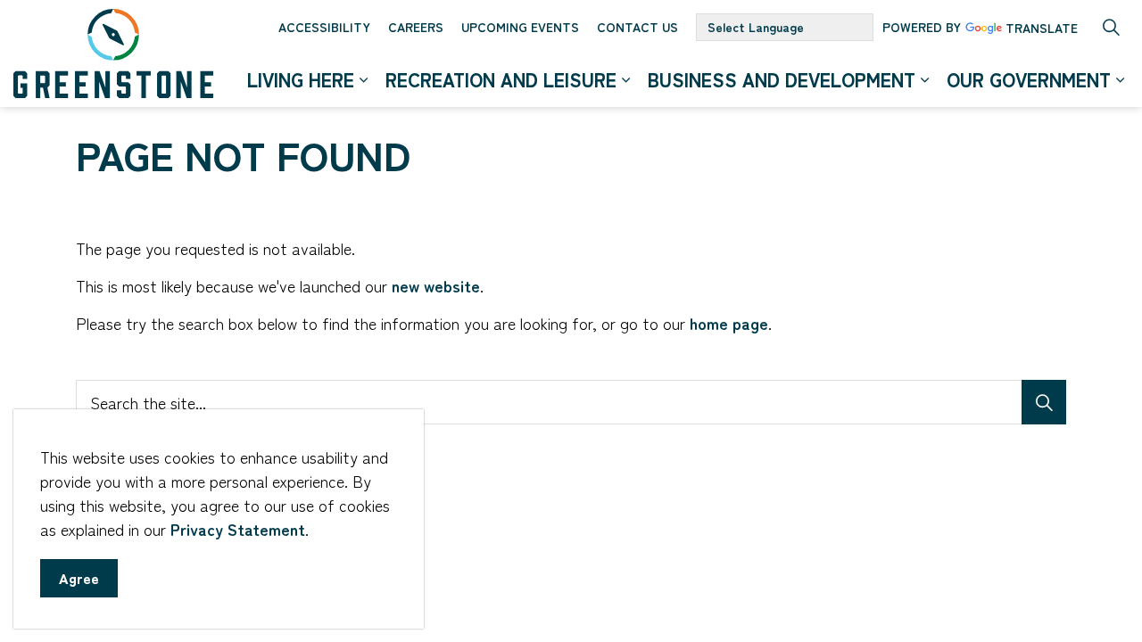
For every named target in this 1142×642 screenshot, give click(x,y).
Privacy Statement (237, 528)
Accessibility (324, 27)
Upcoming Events (520, 27)
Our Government (1029, 79)
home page (729, 322)
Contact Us (637, 27)
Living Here (300, 79)
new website (436, 285)
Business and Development (781, 79)
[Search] (1044, 402)
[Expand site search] (1111, 27)
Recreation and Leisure (501, 79)
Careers (415, 27)
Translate (1041, 29)
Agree (79, 577)
